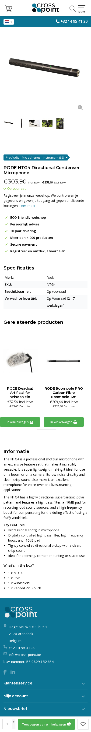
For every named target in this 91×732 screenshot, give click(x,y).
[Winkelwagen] (8, 10)
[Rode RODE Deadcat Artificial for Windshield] (20, 361)
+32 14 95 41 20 (74, 21)
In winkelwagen (18, 422)
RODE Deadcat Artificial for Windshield (20, 392)
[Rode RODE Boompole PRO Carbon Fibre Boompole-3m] (64, 361)
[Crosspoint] (45, 8)
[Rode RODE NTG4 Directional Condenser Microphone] (46, 73)
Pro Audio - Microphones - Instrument (35, 157)
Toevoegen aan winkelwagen (44, 724)
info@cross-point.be (25, 654)
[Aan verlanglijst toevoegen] (83, 724)
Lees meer (27, 205)
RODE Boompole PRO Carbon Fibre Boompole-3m (64, 392)
